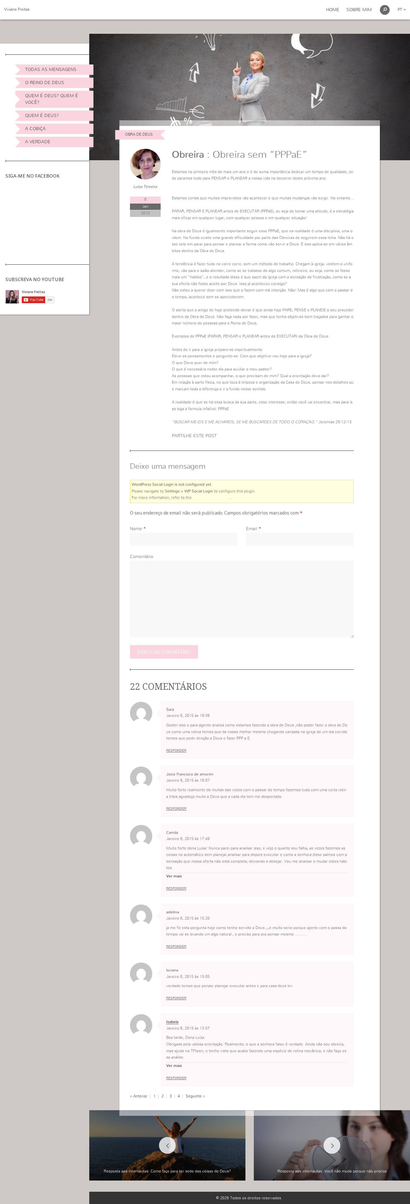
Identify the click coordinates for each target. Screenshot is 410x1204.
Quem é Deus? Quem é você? (51, 99)
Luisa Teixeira (145, 187)
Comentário (141, 556)
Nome (136, 528)
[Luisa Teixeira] (145, 164)
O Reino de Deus (44, 82)
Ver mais (174, 876)
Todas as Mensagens (50, 69)
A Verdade (37, 142)
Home (332, 10)
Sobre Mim (359, 10)
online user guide (211, 498)
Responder (176, 750)
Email (251, 528)
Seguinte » (195, 1096)
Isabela (172, 1022)
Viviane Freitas (17, 9)
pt (400, 10)
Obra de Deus (139, 135)
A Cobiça (35, 128)
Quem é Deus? (42, 115)
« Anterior (139, 1096)
